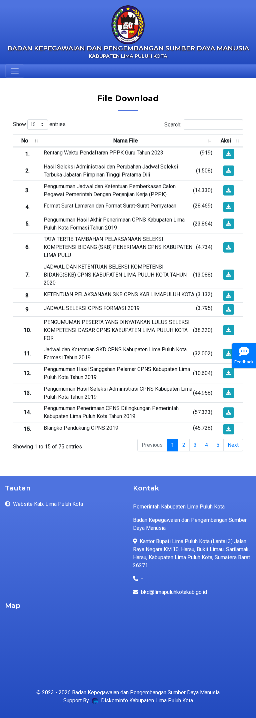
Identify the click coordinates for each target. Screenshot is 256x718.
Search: (172, 124)
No (24, 140)
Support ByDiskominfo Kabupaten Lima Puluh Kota (128, 700)
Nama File (125, 140)
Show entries (39, 124)
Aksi (226, 140)
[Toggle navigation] (14, 71)
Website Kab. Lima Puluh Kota (48, 504)
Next (233, 445)
